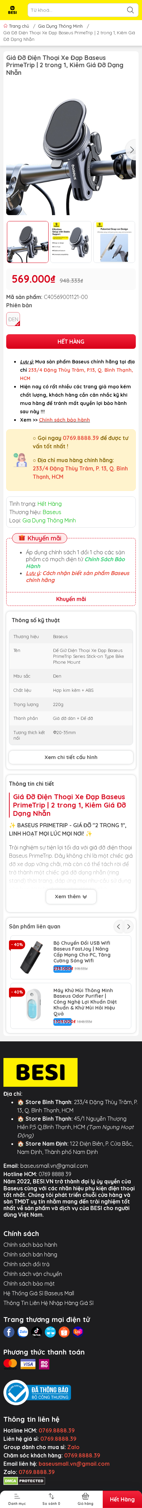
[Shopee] (64, 1332)
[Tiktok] (36, 1332)
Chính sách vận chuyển (32, 1273)
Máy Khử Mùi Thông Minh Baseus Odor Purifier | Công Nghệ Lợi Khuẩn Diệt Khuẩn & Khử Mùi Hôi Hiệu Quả (85, 1002)
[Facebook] (8, 1332)
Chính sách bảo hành (30, 1244)
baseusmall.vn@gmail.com (54, 1165)
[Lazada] (77, 1332)
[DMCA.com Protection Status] (24, 1480)
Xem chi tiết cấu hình (71, 757)
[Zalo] (22, 1332)
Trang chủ (19, 26)
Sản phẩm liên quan (34, 926)
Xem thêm (68, 896)
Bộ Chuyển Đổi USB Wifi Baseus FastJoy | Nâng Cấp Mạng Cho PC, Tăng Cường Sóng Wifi (82, 951)
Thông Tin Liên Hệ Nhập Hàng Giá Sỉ (48, 1302)
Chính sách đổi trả (26, 1264)
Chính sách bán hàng (30, 1254)
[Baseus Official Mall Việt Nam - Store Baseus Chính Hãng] (12, 10)
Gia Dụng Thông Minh (60, 26)
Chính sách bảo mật (29, 1283)
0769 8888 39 (55, 1174)
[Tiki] (50, 1332)
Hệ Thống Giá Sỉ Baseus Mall (38, 1293)
